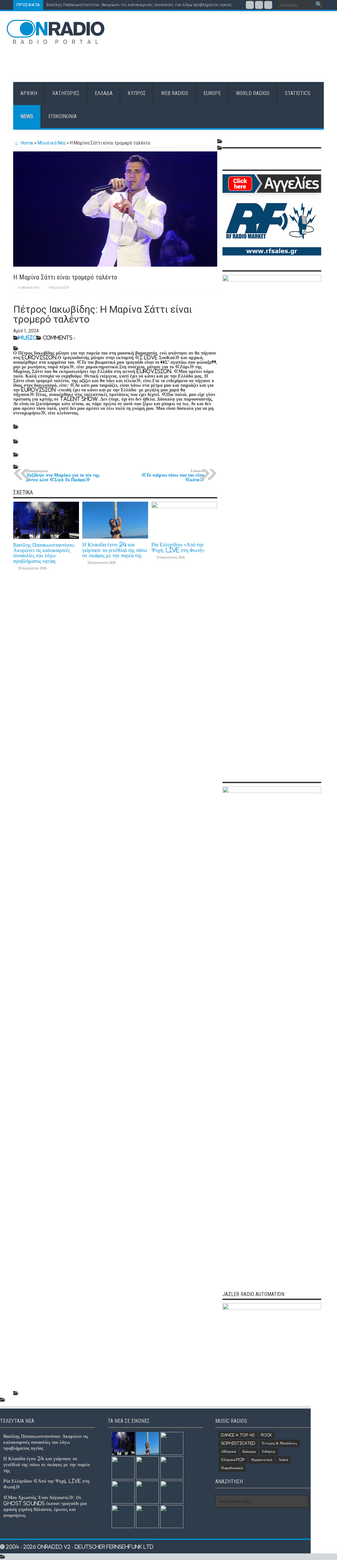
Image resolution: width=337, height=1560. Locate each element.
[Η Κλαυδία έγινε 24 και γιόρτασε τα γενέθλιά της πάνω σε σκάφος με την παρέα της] (147, 1443)
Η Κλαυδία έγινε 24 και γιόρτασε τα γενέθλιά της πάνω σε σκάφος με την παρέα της (114, 550)
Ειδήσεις (268, 1451)
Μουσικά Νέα (51, 142)
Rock (266, 1435)
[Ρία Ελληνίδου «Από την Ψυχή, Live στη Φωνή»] (171, 1443)
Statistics (297, 93)
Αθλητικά (228, 1451)
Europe (212, 93)
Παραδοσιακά (232, 1468)
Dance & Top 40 (238, 1435)
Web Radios (174, 93)
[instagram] (268, 5)
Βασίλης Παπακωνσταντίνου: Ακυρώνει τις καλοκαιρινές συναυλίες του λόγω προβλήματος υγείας (139, 5)
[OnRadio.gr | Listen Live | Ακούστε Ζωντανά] (55, 39)
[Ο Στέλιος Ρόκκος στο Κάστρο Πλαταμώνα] (171, 1492)
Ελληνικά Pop (233, 1460)
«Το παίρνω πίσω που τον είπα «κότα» (173, 475)
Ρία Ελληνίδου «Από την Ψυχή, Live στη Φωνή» (178, 547)
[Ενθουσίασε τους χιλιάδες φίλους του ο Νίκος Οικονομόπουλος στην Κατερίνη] (171, 1516)
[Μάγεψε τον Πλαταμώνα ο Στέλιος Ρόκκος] (147, 1467)
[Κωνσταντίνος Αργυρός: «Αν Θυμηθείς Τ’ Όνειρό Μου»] (171, 1467)
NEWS (26, 116)
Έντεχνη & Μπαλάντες (279, 1443)
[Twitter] (259, 5)
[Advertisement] (211, 60)
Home (26, 142)
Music (27, 337)
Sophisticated (238, 1443)
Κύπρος (137, 93)
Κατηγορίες (66, 93)
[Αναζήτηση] (319, 5)
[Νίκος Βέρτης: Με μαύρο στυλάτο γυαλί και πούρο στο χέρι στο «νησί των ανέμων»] (147, 1516)
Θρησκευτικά (261, 1460)
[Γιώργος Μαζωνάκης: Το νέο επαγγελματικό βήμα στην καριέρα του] (123, 1516)
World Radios (253, 93)
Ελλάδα (104, 93)
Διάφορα (249, 1451)
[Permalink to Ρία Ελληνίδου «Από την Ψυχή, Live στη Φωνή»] (184, 506)
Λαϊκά (283, 1460)
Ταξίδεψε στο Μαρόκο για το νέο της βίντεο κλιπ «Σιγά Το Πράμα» (62, 475)
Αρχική (28, 93)
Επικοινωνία (62, 116)
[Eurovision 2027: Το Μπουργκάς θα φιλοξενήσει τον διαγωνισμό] (147, 1492)
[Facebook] (250, 5)
